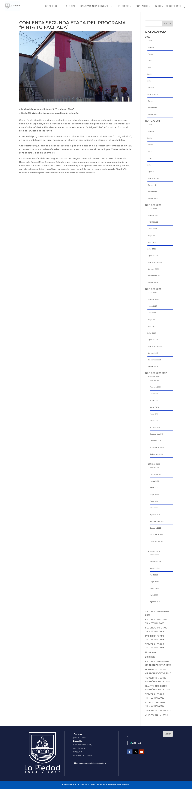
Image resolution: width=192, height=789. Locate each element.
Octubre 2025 (155, 528)
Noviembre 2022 (154, 276)
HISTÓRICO (123, 6)
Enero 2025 (154, 467)
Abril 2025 (154, 488)
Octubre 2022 (153, 269)
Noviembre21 (153, 192)
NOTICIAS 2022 (153, 205)
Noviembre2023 (154, 360)
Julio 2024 (154, 421)
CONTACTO (142, 6)
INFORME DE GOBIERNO (168, 6)
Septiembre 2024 (157, 434)
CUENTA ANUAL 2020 (156, 715)
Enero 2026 (154, 555)
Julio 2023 (151, 333)
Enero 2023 (152, 293)
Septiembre (152, 94)
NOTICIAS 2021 (152, 120)
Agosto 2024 (155, 427)
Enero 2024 (154, 380)
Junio (149, 74)
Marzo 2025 (154, 481)
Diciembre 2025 (156, 541)
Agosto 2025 (155, 514)
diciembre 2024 (156, 454)
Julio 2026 (154, 595)
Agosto (150, 87)
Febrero (150, 47)
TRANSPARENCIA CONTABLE (94, 6)
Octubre (150, 101)
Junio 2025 (154, 501)
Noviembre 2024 (157, 447)
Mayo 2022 (151, 235)
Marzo (150, 54)
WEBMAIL (136, 743)
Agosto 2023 (152, 340)
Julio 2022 (151, 249)
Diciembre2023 (153, 367)
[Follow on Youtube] (141, 751)
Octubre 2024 (155, 441)
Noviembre (152, 108)
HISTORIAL (69, 6)
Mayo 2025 (154, 494)
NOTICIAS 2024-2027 (156, 373)
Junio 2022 (151, 242)
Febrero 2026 (155, 561)
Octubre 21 (151, 185)
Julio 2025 (154, 508)
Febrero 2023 (153, 299)
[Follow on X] (135, 751)
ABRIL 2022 (152, 229)
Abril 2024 (154, 400)
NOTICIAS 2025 (153, 464)
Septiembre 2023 (154, 346)
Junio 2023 (151, 326)
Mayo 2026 (154, 582)
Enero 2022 (152, 209)
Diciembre (151, 114)
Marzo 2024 (154, 394)
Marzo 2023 (152, 306)
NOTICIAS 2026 (153, 551)
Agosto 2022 (152, 256)
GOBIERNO (51, 6)
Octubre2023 (152, 353)
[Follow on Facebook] (129, 751)
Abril (149, 61)
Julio (149, 81)
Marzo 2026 (154, 568)
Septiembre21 (153, 178)
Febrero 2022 (153, 215)
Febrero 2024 (155, 387)
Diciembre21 (152, 198)
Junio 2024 (154, 414)
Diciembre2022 (153, 282)
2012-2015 (150, 657)
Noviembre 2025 (157, 535)
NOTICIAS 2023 (153, 289)
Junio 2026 (154, 588)
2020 (147, 36)
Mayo (149, 67)
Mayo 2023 (151, 320)
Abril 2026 (154, 575)
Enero (149, 41)
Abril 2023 (151, 313)
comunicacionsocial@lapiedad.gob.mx (91, 763)
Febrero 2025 (155, 474)
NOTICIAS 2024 (153, 377)
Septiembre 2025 (157, 521)
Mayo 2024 (154, 407)
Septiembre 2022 (154, 262)
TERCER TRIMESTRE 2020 (158, 710)
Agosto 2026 (155, 602)
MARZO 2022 (152, 222)
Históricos (150, 652)
